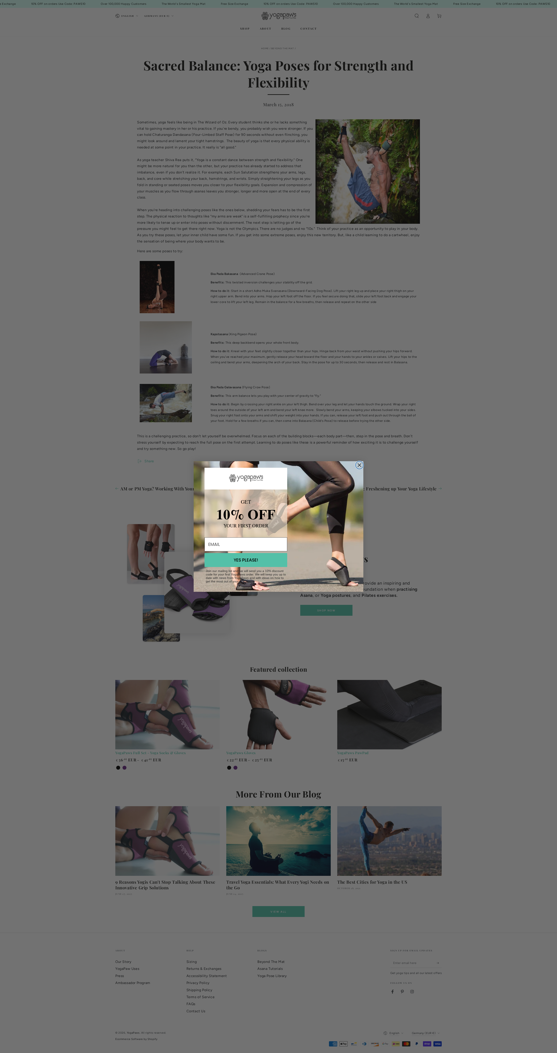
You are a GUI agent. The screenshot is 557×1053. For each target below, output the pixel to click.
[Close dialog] (359, 465)
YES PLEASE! (246, 560)
